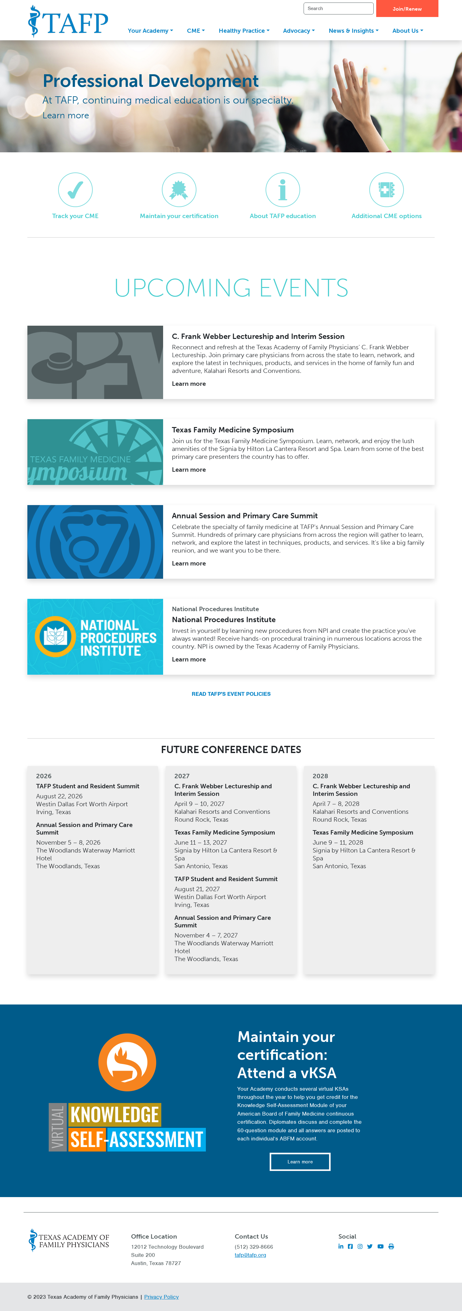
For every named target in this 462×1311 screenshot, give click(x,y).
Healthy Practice (242, 30)
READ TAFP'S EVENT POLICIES (231, 693)
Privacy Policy (161, 1296)
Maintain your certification (179, 216)
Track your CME (75, 216)
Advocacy (296, 30)
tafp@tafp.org (250, 1255)
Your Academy (148, 30)
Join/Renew (407, 9)
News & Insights (351, 30)
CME (193, 30)
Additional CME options (387, 216)
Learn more (65, 115)
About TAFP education (283, 216)
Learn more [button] (300, 1162)
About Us (406, 30)
